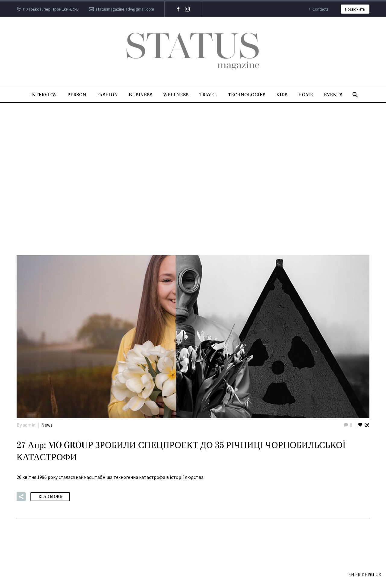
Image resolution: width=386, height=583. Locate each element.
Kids (281, 95)
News (46, 425)
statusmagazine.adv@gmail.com (125, 9)
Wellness (175, 95)
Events (333, 95)
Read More (50, 496)
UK (378, 575)
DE (364, 575)
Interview (43, 95)
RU (371, 575)
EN (351, 575)
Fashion (107, 95)
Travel (208, 95)
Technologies (246, 95)
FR (358, 575)
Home (305, 95)
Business (140, 95)
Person (76, 95)
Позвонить (355, 9)
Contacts (320, 9)
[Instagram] (187, 9)
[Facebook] (178, 9)
